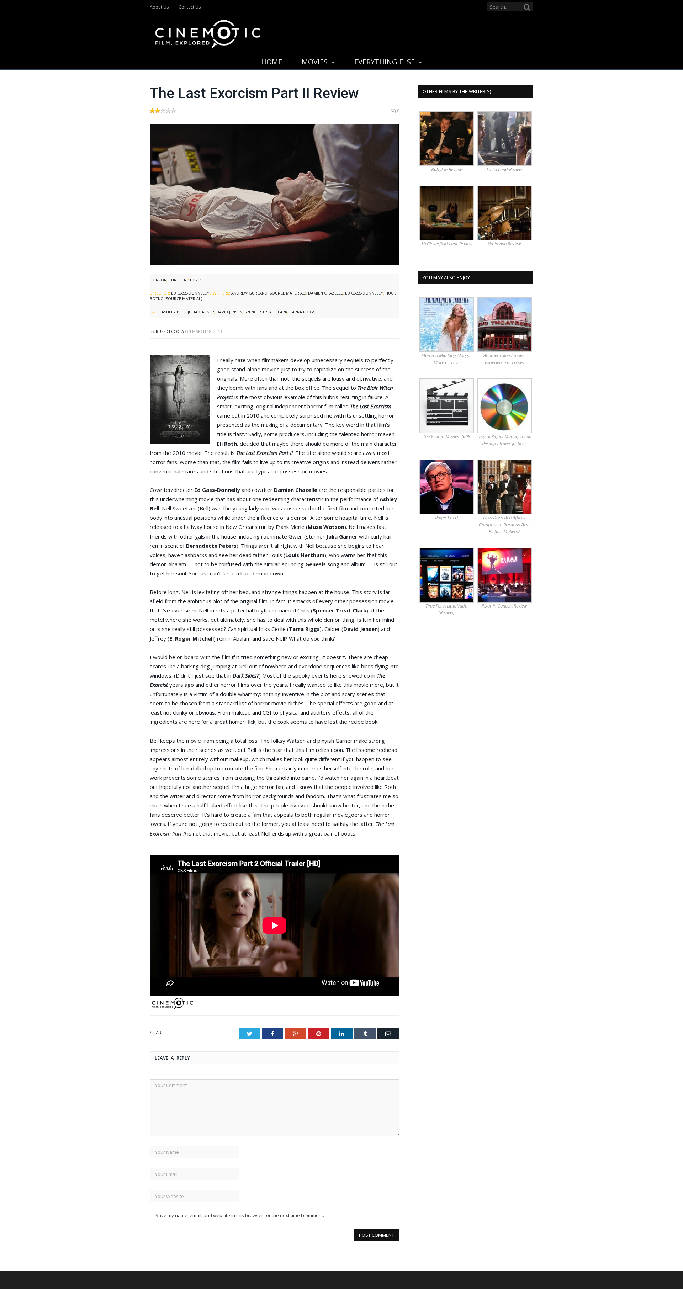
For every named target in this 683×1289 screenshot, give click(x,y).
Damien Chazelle (325, 293)
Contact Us (190, 7)
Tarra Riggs (302, 311)
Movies (315, 62)
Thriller (177, 279)
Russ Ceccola (170, 331)
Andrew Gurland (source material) (268, 293)
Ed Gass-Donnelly (190, 293)
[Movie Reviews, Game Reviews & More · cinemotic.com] (208, 32)
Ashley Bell (174, 311)
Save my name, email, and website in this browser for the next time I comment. (239, 1215)
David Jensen (229, 311)
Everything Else (384, 62)
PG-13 (195, 279)
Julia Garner (201, 311)
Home (271, 62)
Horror (158, 279)
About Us (159, 7)
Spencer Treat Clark (265, 311)
